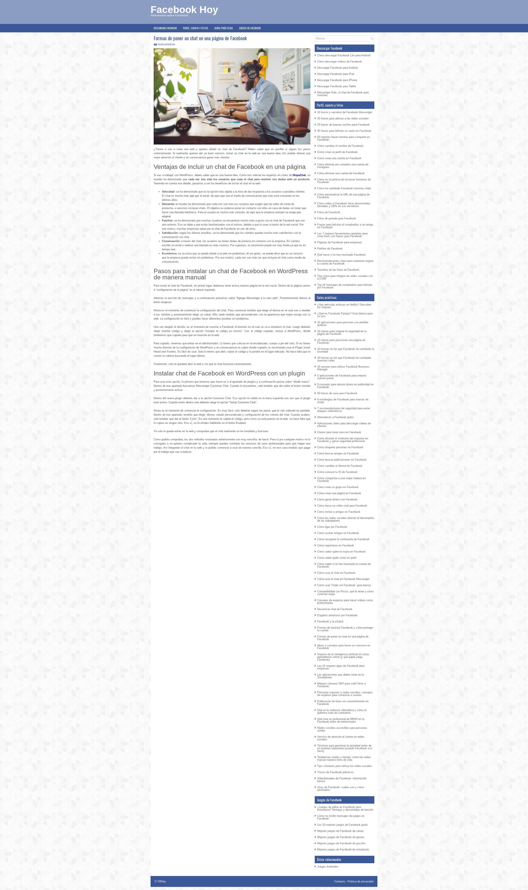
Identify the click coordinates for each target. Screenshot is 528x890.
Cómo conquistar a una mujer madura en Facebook (341, 479)
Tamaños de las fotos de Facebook (338, 269)
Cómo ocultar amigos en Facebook (338, 533)
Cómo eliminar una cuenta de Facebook (341, 173)
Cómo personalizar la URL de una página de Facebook (343, 196)
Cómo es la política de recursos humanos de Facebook (344, 181)
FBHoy (162, 881)
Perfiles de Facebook (330, 248)
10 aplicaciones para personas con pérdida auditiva (342, 324)
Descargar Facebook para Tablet (336, 86)
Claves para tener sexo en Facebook (339, 432)
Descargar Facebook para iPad (335, 73)
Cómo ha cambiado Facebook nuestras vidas (344, 188)
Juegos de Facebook (250, 28)
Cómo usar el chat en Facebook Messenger (343, 579)
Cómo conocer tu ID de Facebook (337, 472)
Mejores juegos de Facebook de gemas (340, 837)
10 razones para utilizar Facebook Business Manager (343, 368)
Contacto (339, 881)
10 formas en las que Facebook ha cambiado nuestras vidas (344, 359)
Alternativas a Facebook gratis (335, 417)
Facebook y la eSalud (330, 621)
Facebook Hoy (184, 9)
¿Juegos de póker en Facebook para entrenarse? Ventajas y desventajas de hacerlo (345, 808)
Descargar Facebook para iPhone (337, 80)
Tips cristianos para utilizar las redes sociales (344, 766)
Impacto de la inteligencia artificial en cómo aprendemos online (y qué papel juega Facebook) (343, 657)
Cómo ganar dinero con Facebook (337, 499)
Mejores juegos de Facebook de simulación (343, 849)
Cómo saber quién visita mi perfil (336, 557)
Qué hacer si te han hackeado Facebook (341, 254)
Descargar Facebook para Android (337, 67)
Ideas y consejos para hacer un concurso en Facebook (343, 647)
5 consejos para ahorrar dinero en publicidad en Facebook (345, 386)
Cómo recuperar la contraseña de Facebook (343, 539)
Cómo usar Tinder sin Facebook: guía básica (344, 585)
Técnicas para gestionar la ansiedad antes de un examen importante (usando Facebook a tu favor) (344, 748)
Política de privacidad (360, 881)
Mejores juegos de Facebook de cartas (340, 830)
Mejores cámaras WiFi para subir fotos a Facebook (341, 685)
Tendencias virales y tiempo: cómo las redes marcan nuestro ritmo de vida (344, 758)
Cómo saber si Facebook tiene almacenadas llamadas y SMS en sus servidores (343, 205)
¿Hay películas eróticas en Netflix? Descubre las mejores (344, 306)
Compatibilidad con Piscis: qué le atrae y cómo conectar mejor (345, 593)
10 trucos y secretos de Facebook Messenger (344, 112)
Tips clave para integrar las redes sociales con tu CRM (345, 277)
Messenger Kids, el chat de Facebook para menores (343, 94)
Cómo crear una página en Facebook (339, 493)
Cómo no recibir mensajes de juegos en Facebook (340, 817)
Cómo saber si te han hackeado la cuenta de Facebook (344, 565)
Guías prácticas (223, 28)
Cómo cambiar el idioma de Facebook (339, 465)
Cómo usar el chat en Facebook (336, 572)
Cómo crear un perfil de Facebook (337, 152)
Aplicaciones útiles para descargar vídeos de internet (344, 425)
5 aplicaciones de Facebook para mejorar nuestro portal (341, 377)
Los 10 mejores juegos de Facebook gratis (342, 824)
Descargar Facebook (165, 28)
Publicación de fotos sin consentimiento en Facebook (343, 702)
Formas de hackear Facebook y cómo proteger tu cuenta (345, 629)
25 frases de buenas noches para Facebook (343, 124)
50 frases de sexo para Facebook (337, 393)
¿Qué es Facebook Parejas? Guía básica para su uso (345, 315)
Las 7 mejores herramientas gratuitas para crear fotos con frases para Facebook (342, 235)
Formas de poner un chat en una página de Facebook (342, 638)
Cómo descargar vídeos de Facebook (339, 61)
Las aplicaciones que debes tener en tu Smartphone (340, 676)
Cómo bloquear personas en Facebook (340, 447)
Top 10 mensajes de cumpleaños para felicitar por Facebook (344, 286)
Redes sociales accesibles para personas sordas (342, 729)
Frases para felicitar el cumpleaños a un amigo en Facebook (345, 226)
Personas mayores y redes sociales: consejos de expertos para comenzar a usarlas (344, 694)
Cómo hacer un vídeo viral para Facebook (342, 505)
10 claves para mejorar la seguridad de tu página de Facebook (342, 332)
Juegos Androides (327, 866)
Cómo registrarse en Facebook (335, 545)
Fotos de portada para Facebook (336, 218)
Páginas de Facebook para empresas (339, 242)
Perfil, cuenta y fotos (195, 28)
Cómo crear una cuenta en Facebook (339, 158)
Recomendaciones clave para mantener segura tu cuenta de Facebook (345, 262)
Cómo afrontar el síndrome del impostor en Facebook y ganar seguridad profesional (342, 440)
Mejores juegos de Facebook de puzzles (341, 843)
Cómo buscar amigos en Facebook (338, 453)
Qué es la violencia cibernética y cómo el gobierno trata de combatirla (342, 711)
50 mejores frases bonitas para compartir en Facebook (343, 138)
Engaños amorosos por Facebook (337, 615)
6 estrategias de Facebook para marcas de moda (342, 401)
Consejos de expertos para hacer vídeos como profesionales (345, 601)
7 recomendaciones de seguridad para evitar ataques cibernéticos (343, 410)
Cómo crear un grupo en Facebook (337, 487)
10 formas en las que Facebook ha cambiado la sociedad (345, 350)
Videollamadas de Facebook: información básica (342, 780)
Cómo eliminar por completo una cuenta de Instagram (342, 166)
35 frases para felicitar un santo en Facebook (344, 130)
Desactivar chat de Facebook (334, 609)
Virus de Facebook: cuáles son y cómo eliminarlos (340, 788)
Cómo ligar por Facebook (332, 526)
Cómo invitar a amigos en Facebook (338, 511)
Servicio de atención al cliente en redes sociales (340, 738)
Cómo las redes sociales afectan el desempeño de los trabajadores (345, 519)
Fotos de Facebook (328, 212)
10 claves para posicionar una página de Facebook (341, 341)
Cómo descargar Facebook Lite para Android (343, 55)
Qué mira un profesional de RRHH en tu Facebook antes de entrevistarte (340, 720)
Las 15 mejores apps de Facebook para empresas (340, 667)
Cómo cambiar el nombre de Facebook (340, 145)
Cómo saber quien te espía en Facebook (341, 551)
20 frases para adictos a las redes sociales (343, 118)
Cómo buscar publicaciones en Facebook (342, 459)
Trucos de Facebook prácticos (335, 772)
